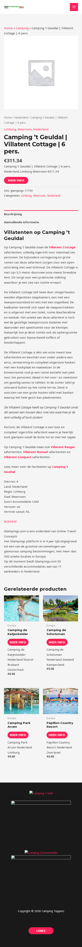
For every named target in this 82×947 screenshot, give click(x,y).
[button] (41, 930)
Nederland (21, 117)
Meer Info (16, 180)
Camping (22, 28)
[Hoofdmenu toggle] (74, 7)
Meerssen (25, 129)
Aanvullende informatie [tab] (21, 222)
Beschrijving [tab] (13, 214)
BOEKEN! (10, 521)
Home (8, 28)
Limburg (10, 129)
